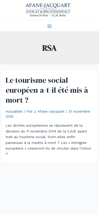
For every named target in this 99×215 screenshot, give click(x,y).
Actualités (14, 111)
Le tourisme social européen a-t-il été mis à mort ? (47, 90)
